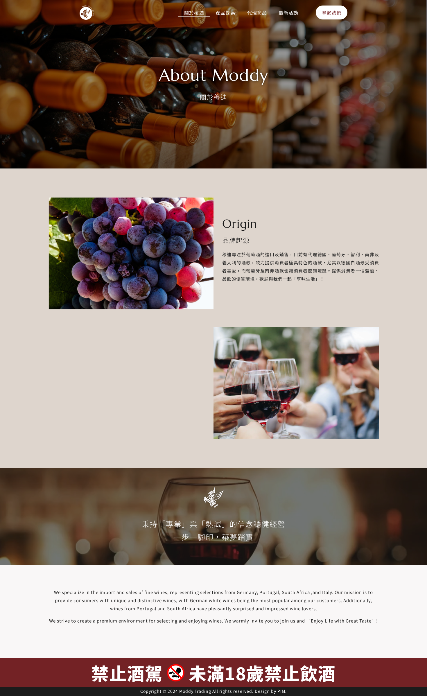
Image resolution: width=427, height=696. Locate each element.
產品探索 (226, 12)
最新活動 (288, 12)
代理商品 (257, 12)
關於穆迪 (194, 12)
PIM (281, 691)
